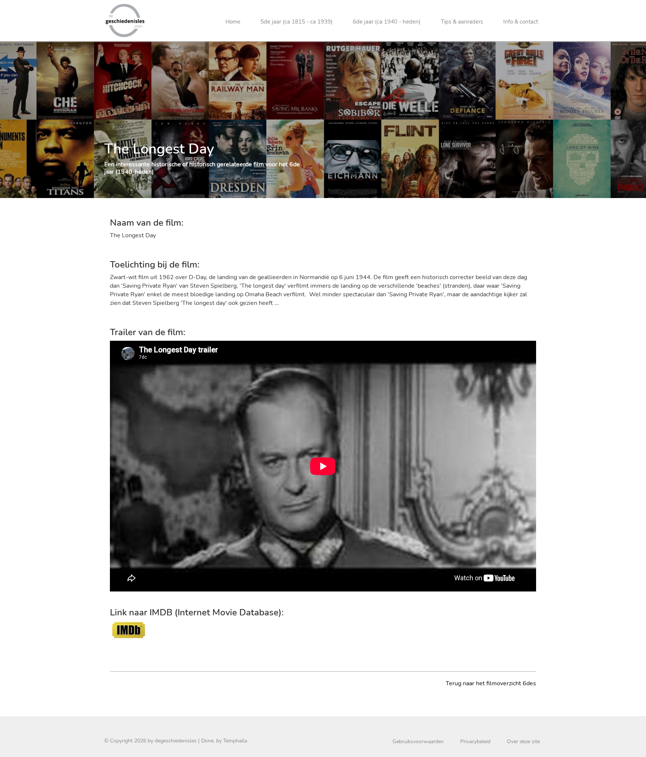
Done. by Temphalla (224, 740)
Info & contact (520, 21)
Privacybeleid (475, 741)
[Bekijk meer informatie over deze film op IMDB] (128, 629)
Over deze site (523, 741)
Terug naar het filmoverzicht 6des (491, 683)
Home (232, 21)
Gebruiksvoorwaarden (418, 741)
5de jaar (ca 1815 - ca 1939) (297, 21)
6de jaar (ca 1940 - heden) (387, 21)
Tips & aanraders (462, 21)
